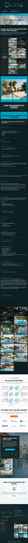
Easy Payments (5, 393)
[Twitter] (23, 14)
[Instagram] (25, 14)
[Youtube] (24, 14)
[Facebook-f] (21, 14)
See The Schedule (5, 399)
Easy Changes (24, 386)
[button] (0, 14)
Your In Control (5, 386)
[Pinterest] (27, 14)
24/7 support (25, 399)
